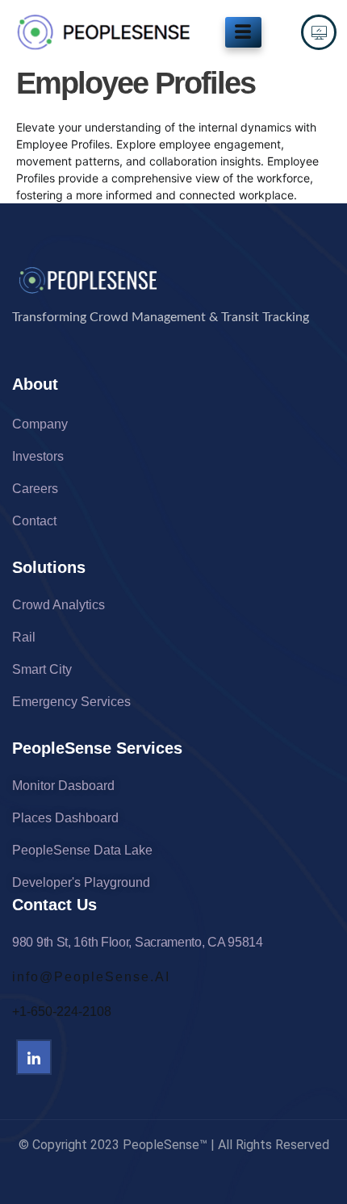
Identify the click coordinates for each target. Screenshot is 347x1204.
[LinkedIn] (34, 1057)
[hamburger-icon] (243, 32)
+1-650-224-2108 (61, 1011)
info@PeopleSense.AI (91, 977)
